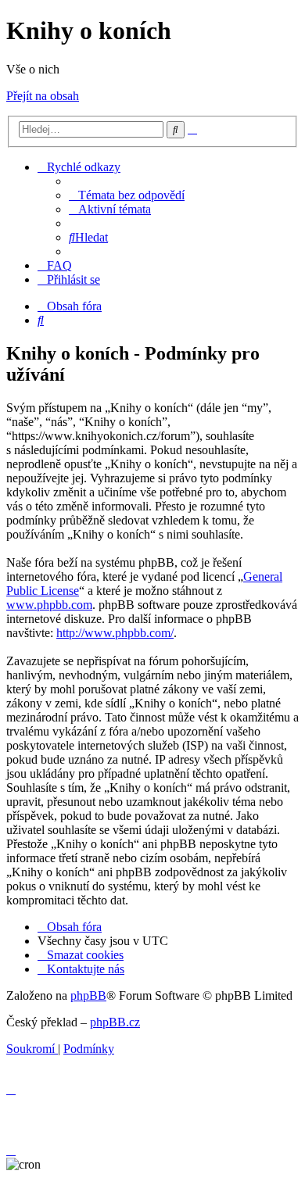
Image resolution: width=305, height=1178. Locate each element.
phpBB (88, 995)
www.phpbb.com (49, 604)
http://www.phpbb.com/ (115, 632)
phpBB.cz (115, 1022)
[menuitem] (127, 195)
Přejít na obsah (42, 95)
